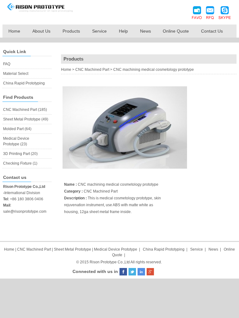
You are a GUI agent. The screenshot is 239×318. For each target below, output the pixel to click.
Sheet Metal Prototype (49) (25, 119)
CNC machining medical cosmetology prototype (153, 69)
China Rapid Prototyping (24, 83)
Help (123, 31)
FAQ (6, 64)
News (145, 31)
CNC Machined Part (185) (25, 109)
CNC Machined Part (92, 69)
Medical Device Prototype (115, 249)
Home (14, 31)
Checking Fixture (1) (20, 163)
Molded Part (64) (17, 129)
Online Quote (176, 31)
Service (99, 31)
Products (71, 31)
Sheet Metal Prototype (72, 249)
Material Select (15, 73)
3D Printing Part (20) (20, 154)
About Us (41, 31)
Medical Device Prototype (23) (16, 141)
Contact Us (212, 31)
